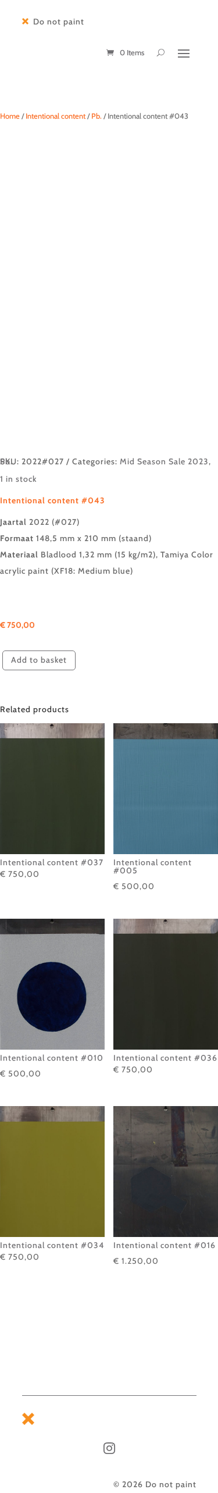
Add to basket (39, 660)
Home (10, 116)
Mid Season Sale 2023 (164, 461)
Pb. (96, 116)
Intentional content (55, 116)
